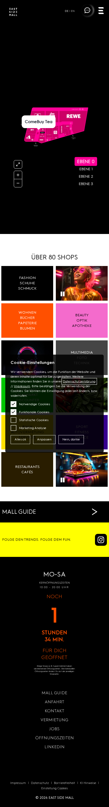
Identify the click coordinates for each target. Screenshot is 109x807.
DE (67, 11)
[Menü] (101, 11)
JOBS (54, 728)
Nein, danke (71, 439)
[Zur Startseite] (13, 12)
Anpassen (44, 439)
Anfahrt (54, 701)
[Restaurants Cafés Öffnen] (82, 469)
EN (73, 11)
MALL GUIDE (54, 692)
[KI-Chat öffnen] (87, 10)
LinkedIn (54, 746)
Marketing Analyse (32, 428)
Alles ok (20, 439)
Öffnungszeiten (54, 737)
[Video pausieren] (62, 294)
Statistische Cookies (33, 420)
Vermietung (54, 719)
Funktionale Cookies (34, 412)
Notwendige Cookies (34, 404)
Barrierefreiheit (64, 783)
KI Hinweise (88, 783)
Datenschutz (40, 783)
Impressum (18, 783)
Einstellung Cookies (54, 788)
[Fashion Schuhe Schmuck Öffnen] (82, 283)
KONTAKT (54, 710)
